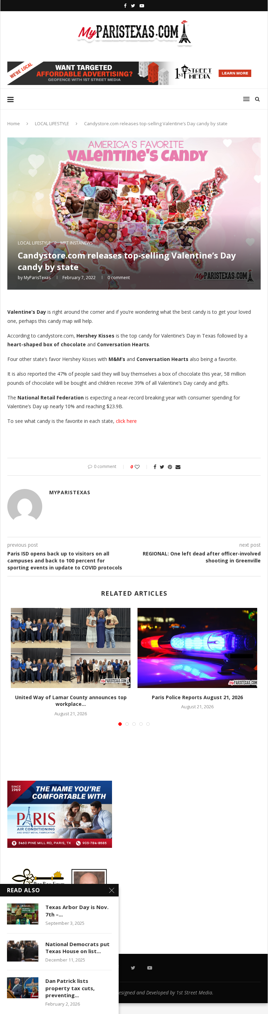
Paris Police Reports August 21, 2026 (197, 697)
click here (127, 421)
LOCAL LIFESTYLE (52, 123)
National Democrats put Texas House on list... (77, 948)
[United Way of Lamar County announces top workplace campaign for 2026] (71, 648)
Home (13, 123)
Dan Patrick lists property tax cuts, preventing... (70, 988)
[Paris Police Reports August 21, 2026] (197, 648)
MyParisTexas (37, 278)
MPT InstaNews (76, 243)
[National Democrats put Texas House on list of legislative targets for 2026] (22, 951)
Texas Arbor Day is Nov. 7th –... (77, 910)
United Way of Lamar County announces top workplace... (71, 701)
